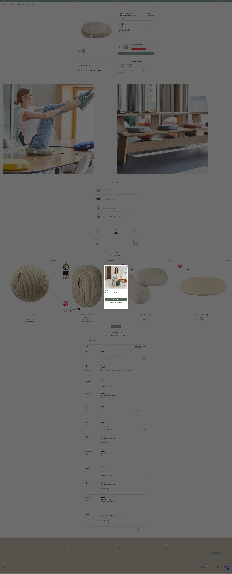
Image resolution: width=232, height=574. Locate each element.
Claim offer (116, 299)
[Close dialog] (127, 266)
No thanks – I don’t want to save (116, 302)
